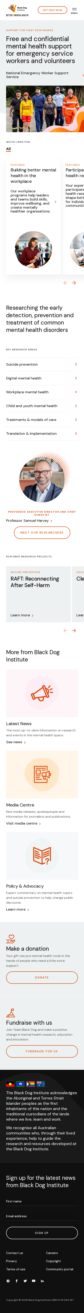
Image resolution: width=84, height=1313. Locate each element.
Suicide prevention (22, 364)
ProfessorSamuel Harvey (27, 521)
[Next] (74, 283)
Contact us (14, 1253)
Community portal (59, 1269)
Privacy (11, 1261)
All (8, 148)
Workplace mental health (27, 392)
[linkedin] (42, 1281)
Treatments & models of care (31, 419)
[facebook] (16, 1281)
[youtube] (33, 1281)
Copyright (53, 1261)
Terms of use (15, 1269)
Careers (52, 1253)
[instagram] (8, 1281)
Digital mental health (23, 378)
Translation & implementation (31, 433)
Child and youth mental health (31, 405)
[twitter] (25, 1281)
